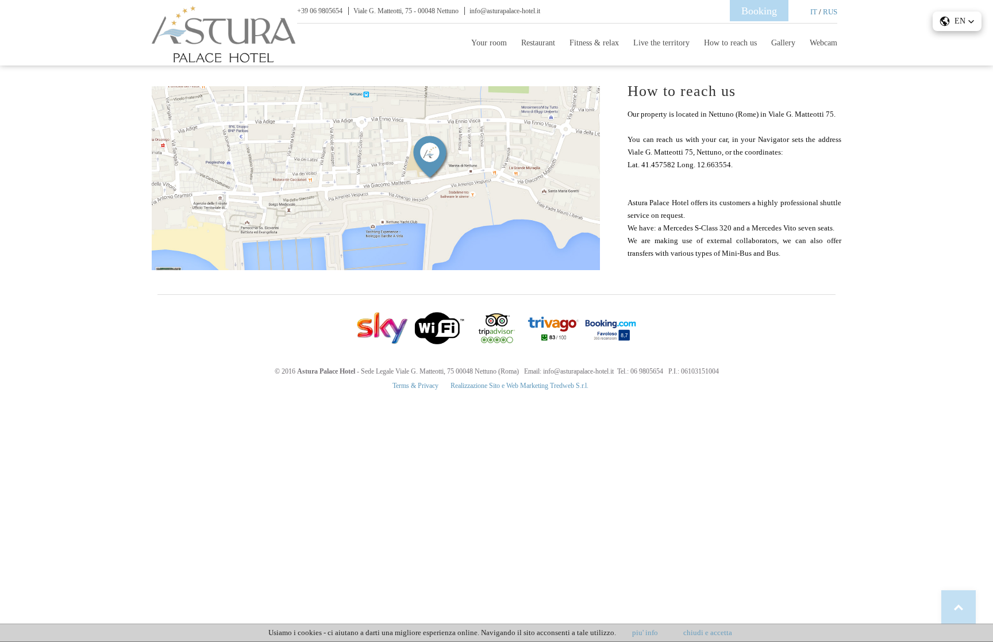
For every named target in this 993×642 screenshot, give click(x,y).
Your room (489, 43)
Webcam (823, 43)
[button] (957, 21)
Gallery (783, 43)
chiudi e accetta (707, 632)
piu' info (645, 632)
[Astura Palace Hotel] (223, 60)
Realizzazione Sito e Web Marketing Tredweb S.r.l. (519, 386)
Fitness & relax (594, 43)
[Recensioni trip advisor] (496, 328)
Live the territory (661, 43)
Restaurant (538, 43)
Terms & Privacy (415, 386)
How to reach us (730, 43)
